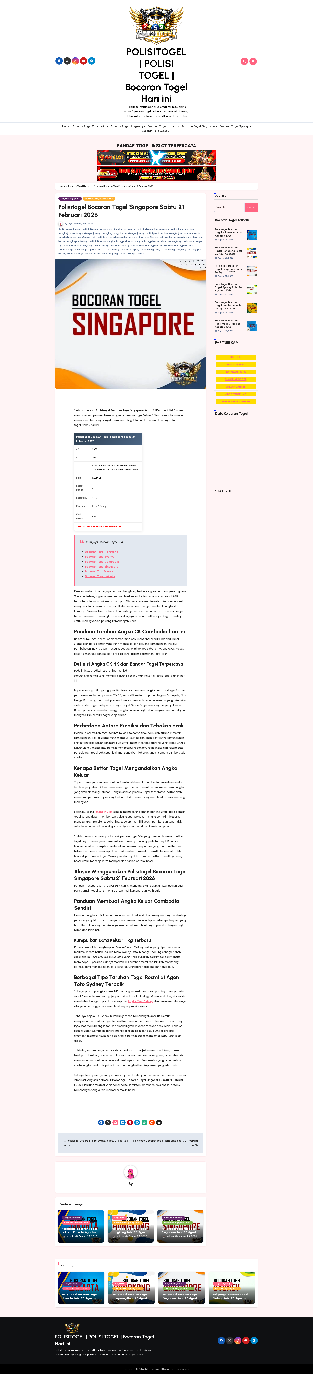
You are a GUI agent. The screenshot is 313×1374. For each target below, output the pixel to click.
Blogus (166, 1369)
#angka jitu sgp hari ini (114, 233)
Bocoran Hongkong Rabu (127, 1222)
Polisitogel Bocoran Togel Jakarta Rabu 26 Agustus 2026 (79, 1232)
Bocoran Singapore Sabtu (99, 198)
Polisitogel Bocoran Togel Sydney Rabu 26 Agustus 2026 (228, 287)
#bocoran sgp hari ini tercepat (121, 249)
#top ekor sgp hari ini (132, 253)
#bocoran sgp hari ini (126, 245)
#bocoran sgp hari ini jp (181, 245)
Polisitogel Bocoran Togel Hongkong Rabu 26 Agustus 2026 (130, 1232)
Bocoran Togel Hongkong (127, 126)
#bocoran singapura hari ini (81, 253)
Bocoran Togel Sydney (234, 126)
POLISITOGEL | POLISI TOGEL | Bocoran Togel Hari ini (156, 75)
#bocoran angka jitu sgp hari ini (142, 241)
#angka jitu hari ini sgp (70, 233)
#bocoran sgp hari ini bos (153, 245)
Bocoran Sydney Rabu (226, 1288)
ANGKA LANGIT (236, 386)
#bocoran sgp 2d (104, 245)
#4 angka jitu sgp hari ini (75, 229)
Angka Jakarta (72, 1217)
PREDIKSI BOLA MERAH (236, 401)
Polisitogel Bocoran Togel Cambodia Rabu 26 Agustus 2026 (228, 305)
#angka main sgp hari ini (163, 237)
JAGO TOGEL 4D (235, 394)
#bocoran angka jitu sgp (110, 241)
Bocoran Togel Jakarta (163, 126)
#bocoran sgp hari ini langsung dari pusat (81, 249)
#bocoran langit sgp (82, 245)
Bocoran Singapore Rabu (177, 1222)
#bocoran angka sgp (171, 241)
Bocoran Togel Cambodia (89, 126)
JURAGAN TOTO (235, 372)
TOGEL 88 (235, 357)
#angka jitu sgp (92, 233)
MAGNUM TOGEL (235, 379)
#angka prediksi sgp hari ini (81, 241)
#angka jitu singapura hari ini (184, 233)
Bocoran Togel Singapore (199, 126)
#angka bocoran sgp (101, 229)
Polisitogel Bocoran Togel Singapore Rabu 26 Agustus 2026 (180, 1232)
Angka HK (119, 1217)
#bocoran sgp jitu (149, 249)
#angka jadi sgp (186, 229)
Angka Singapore (70, 198)
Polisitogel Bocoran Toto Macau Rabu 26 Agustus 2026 (228, 323)
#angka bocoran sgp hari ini (129, 229)
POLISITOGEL (235, 364)
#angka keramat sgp (69, 237)
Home (66, 126)
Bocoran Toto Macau (156, 130)
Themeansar (181, 1369)
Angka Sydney (222, 1283)
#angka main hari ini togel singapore (129, 237)
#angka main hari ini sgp (95, 237)
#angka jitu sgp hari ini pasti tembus (148, 233)
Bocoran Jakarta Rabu (76, 1222)
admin (70, 1236)
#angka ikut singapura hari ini (161, 229)
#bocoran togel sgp (108, 253)
